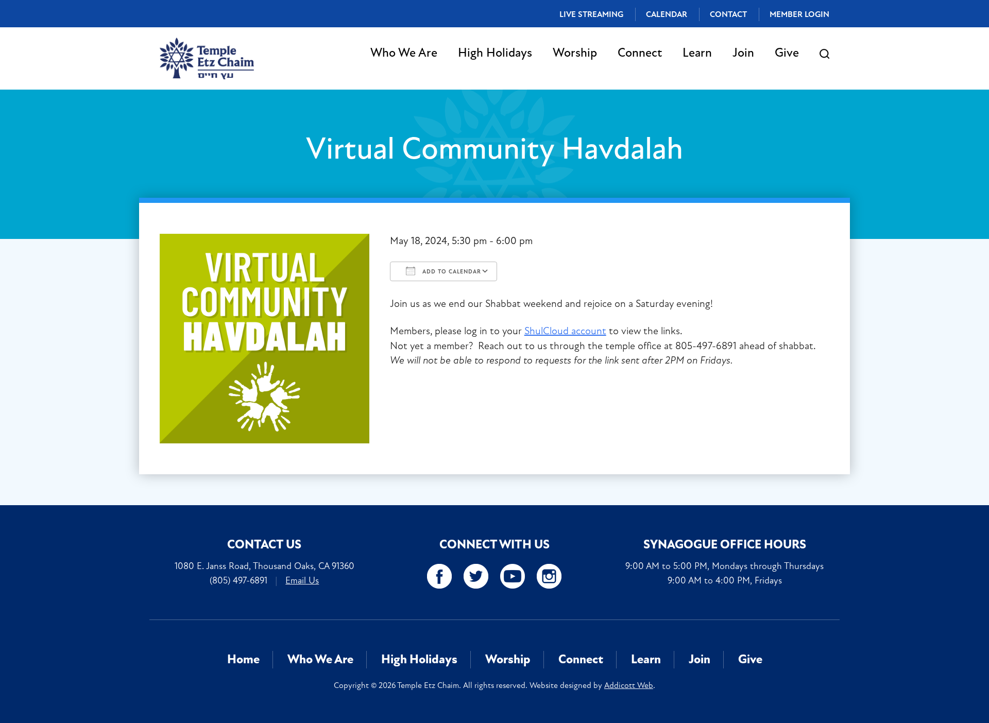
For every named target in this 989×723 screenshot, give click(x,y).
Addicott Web (628, 685)
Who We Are (403, 52)
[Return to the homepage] (207, 58)
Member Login (799, 14)
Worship (575, 52)
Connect (640, 52)
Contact (728, 14)
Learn (697, 52)
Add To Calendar (450, 271)
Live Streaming (591, 14)
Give (787, 52)
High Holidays (495, 52)
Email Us (302, 580)
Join (743, 52)
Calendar (666, 14)
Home (243, 659)
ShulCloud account (565, 330)
